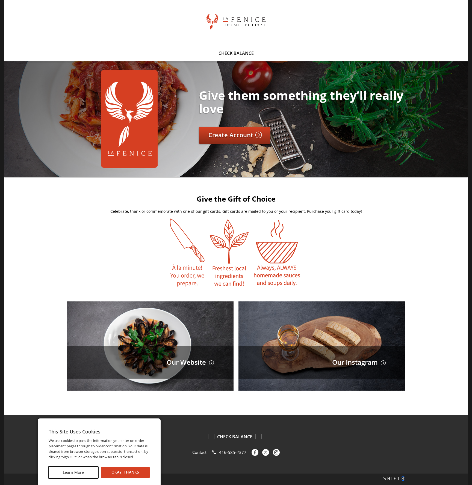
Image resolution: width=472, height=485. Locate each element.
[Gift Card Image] (129, 145)
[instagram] (276, 452)
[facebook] (255, 452)
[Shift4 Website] (394, 478)
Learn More (73, 472)
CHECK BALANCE (236, 53)
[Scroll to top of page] (462, 401)
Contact (199, 452)
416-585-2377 (232, 452)
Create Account (231, 135)
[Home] (236, 21)
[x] (265, 452)
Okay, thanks (125, 472)
